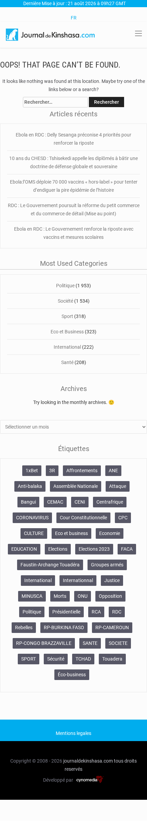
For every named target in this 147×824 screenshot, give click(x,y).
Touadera (112, 659)
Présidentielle (66, 612)
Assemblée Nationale (75, 486)
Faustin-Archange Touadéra (50, 564)
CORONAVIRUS (32, 517)
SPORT (28, 659)
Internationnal (78, 580)
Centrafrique (109, 502)
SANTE (90, 643)
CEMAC (55, 502)
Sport (67, 316)
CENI (80, 502)
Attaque (117, 486)
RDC (116, 612)
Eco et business (71, 533)
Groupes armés (107, 564)
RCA (96, 612)
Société (65, 301)
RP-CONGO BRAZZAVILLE (43, 643)
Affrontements (81, 470)
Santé (67, 362)
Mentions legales (73, 733)
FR (74, 17)
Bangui (28, 502)
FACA (127, 549)
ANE (113, 470)
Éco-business (72, 674)
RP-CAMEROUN (112, 627)
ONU (83, 596)
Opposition (110, 596)
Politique (65, 285)
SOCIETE (118, 643)
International (67, 347)
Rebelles (23, 627)
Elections (57, 549)
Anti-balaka (30, 486)
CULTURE (34, 533)
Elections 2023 (94, 549)
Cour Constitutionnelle (83, 517)
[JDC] (50, 34)
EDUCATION (24, 549)
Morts (60, 596)
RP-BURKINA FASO (64, 627)
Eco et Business (67, 331)
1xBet (32, 470)
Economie (109, 533)
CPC (123, 517)
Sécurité (55, 659)
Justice (112, 580)
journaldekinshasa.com (88, 761)
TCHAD (83, 659)
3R (52, 470)
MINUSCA (32, 596)
